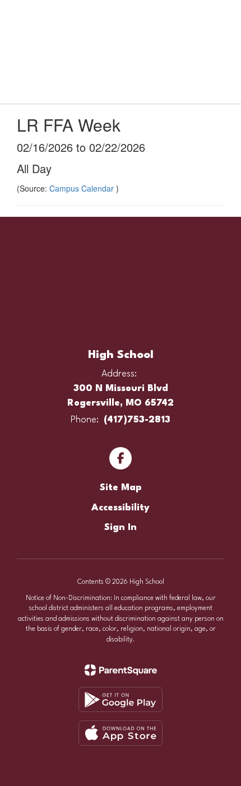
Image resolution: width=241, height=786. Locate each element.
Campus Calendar (82, 188)
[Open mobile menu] (23, 16)
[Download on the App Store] (120, 733)
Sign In (120, 527)
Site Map (121, 487)
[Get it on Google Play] (120, 699)
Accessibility (120, 508)
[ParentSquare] (121, 670)
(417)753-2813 (137, 420)
